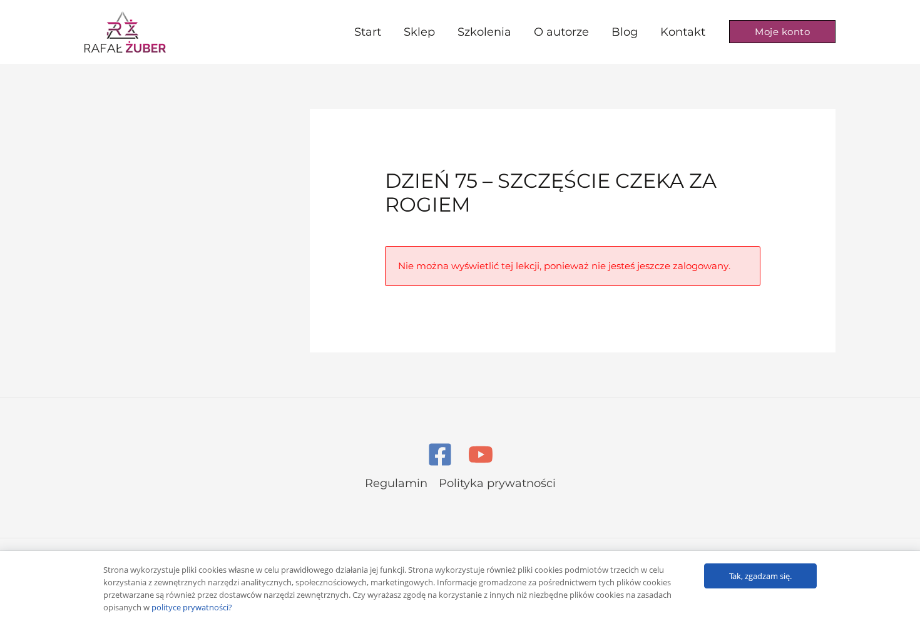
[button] (782, 31)
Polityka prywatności (497, 483)
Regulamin (396, 483)
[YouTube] (480, 454)
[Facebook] (439, 454)
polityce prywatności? (191, 607)
